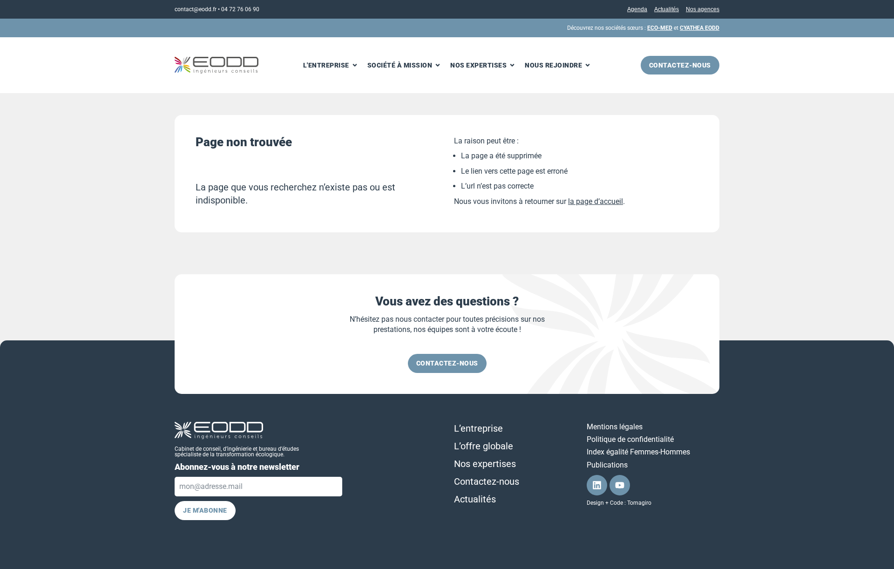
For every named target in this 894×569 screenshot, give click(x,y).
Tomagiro (639, 503)
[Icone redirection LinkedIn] (597, 485)
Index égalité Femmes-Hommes (638, 451)
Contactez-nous (486, 481)
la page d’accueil (595, 201)
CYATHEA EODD (699, 28)
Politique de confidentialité (630, 439)
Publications (607, 465)
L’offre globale (483, 446)
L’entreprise (478, 428)
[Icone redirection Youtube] (620, 485)
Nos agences (702, 9)
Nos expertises (485, 463)
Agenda (637, 9)
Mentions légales (615, 426)
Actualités (666, 9)
